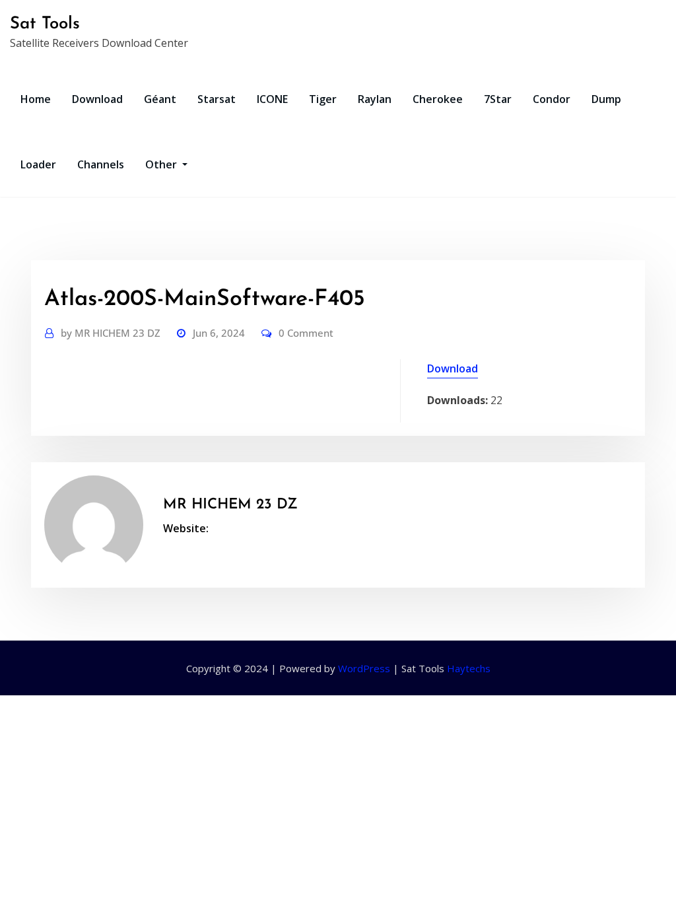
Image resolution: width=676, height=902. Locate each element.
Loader (38, 164)
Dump (606, 99)
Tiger (323, 99)
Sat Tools (45, 24)
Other (162, 164)
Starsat (216, 99)
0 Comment (306, 332)
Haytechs (468, 668)
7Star (498, 99)
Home (35, 99)
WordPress (364, 668)
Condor (551, 99)
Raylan (374, 99)
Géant (160, 99)
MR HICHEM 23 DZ (110, 332)
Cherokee (438, 99)
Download (97, 99)
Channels (100, 164)
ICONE (272, 99)
